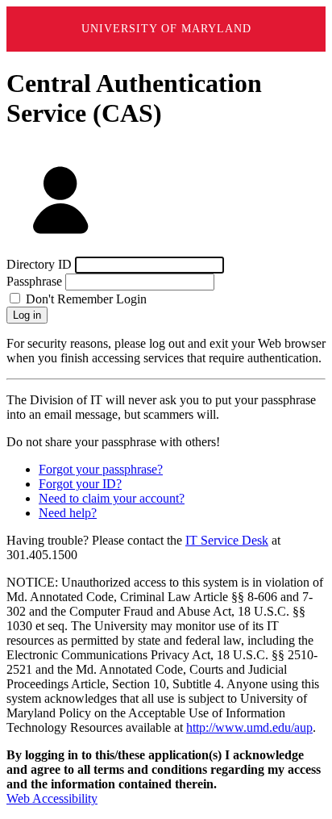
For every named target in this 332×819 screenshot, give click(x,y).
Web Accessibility (52, 798)
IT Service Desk (226, 540)
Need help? (68, 513)
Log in (27, 315)
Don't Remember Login (85, 299)
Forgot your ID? (80, 484)
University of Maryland (166, 29)
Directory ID (39, 264)
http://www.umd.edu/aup (249, 727)
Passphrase (34, 281)
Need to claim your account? (112, 498)
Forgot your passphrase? (101, 469)
